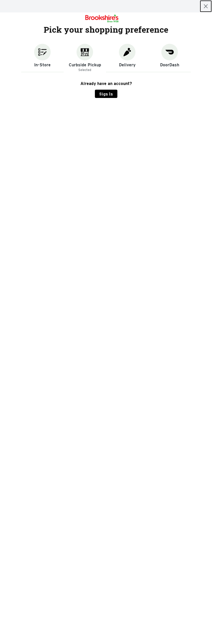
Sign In (106, 93)
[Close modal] (206, 6)
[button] (42, 58)
